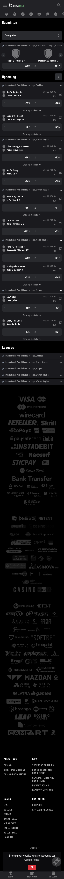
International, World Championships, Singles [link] (23, 290)
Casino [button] (8, 765)
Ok (32, 867)
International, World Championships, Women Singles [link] (27, 139)
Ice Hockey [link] (10, 823)
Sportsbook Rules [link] (43, 765)
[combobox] (32, 847)
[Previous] (3, 55)
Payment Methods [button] (42, 790)
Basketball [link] (10, 818)
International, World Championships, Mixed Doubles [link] (26, 240)
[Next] (61, 55)
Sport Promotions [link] (14, 770)
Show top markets (30, 110)
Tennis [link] (7, 814)
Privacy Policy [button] (40, 785)
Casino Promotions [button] (15, 774)
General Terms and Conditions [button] (43, 779)
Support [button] (37, 805)
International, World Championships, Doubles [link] (24, 85)
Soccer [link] (8, 809)
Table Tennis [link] (11, 828)
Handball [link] (9, 837)
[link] (16, 5)
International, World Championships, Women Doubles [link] (27, 190)
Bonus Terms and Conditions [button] (42, 772)
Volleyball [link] (10, 832)
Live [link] (6, 805)
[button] (32, 85)
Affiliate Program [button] (42, 809)
